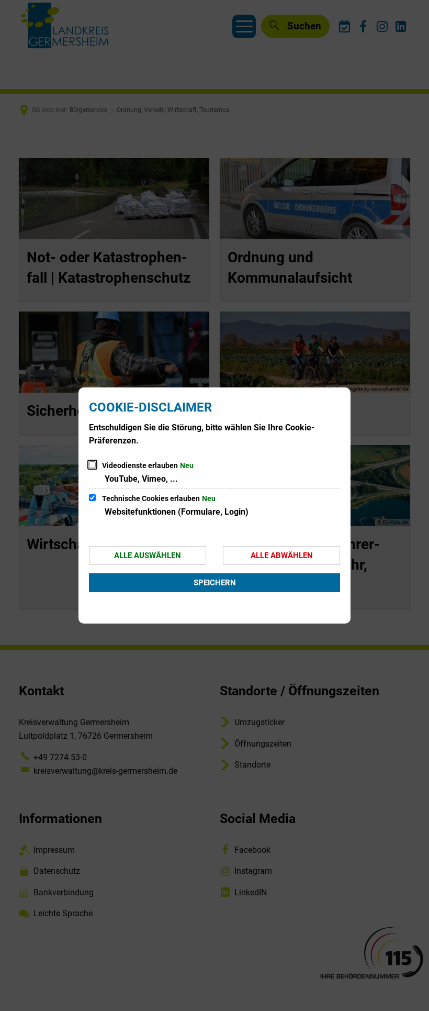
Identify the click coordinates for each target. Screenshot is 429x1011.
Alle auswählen (147, 555)
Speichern (215, 582)
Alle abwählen (282, 555)
